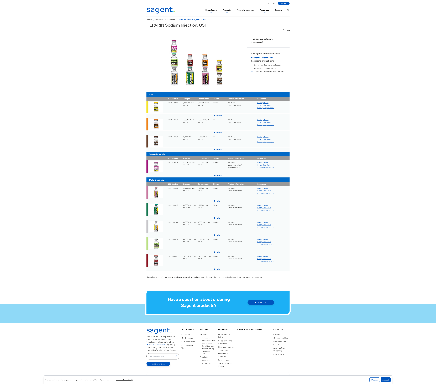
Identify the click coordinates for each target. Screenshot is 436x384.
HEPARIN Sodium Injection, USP (192, 20)
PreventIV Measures (246, 329)
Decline (374, 380)
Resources (223, 329)
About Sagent (187, 329)
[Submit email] (176, 356)
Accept (385, 380)
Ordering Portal (158, 364)
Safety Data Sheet (264, 105)
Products (159, 20)
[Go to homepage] (159, 331)
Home (149, 20)
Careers (258, 329)
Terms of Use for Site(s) (124, 380)
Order (283, 3)
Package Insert (262, 103)
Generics (171, 20)
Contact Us (260, 302)
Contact (271, 3)
